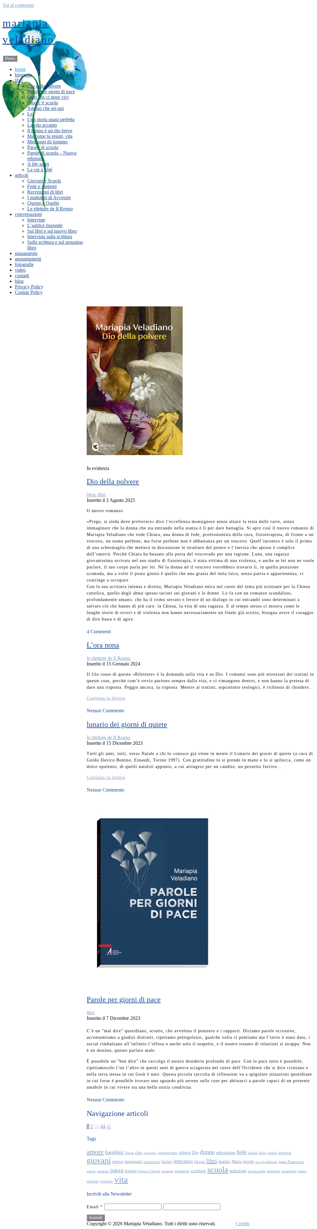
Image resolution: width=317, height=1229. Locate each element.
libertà (199, 1162)
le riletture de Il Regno (108, 658)
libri (19, 80)
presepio (168, 1171)
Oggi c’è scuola (42, 102)
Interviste (36, 219)
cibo (138, 1153)
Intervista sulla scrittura (49, 236)
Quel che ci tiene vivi (48, 97)
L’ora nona (103, 645)
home (20, 69)
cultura (185, 1152)
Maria (237, 1161)
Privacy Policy (29, 286)
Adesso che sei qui (45, 108)
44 (102, 1126)
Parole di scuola (42, 147)
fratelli (272, 1153)
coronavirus (167, 1153)
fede (241, 1152)
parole (91, 1171)
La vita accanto (42, 125)
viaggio (106, 1181)
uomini (93, 1181)
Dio (195, 1152)
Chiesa (129, 1153)
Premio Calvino (149, 1171)
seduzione (237, 1170)
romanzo (182, 1171)
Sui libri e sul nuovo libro (52, 231)
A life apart (38, 164)
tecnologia (289, 1171)
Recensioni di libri (45, 192)
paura (116, 1170)
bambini (114, 1152)
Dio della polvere (44, 86)
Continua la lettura (106, 698)
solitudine (273, 1171)
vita (121, 1179)
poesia (130, 1170)
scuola (217, 1169)
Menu (10, 58)
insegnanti (133, 1161)
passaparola (26, 253)
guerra (117, 1161)
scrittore (198, 1170)
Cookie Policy (29, 292)
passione (103, 1171)
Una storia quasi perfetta (51, 119)
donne (207, 1152)
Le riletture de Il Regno (50, 208)
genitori (284, 1153)
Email (95, 1207)
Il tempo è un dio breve (49, 130)
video (20, 270)
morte (248, 1161)
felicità (252, 1153)
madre (224, 1161)
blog (19, 281)
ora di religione (266, 1162)
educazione (225, 1152)
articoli (21, 175)
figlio (262, 1153)
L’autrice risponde (45, 225)
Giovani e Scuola (44, 180)
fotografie (24, 264)
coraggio (150, 1153)
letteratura (183, 1161)
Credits (243, 1223)
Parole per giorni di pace (51, 91)
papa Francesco (291, 1162)
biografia (23, 74)
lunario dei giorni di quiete (127, 724)
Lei (30, 113)
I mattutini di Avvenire (49, 197)
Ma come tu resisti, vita (49, 136)
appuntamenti (28, 258)
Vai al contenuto (18, 5)
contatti (22, 275)
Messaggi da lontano (47, 141)
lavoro (166, 1161)
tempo (302, 1171)
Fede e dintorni (42, 186)
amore (95, 1152)
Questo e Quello (43, 203)
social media (256, 1171)
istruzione (151, 1162)
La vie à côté (39, 169)
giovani (99, 1160)
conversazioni (28, 214)
